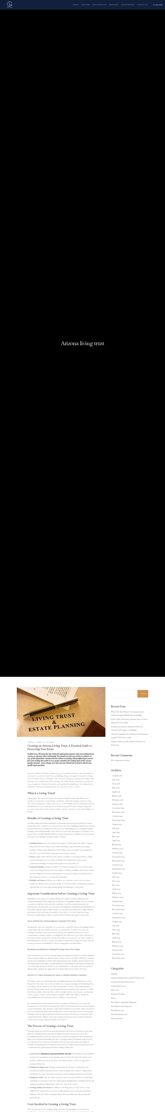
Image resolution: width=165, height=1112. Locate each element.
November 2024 (118, 861)
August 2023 (117, 921)
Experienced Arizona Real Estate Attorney (56, 1054)
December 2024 (118, 857)
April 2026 (116, 792)
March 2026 (116, 796)
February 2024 (117, 897)
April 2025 (116, 840)
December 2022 (118, 954)
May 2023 (115, 934)
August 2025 (117, 824)
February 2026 (117, 800)
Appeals (114, 974)
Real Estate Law (117, 1010)
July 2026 (115, 779)
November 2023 (118, 909)
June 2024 (116, 881)
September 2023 (118, 917)
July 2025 (115, 828)
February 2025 (117, 848)
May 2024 (115, 885)
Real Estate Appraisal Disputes (123, 1002)
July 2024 (115, 877)
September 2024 (118, 869)
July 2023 (115, 925)
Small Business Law (119, 1014)
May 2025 (115, 836)
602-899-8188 (157, 5)
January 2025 (117, 852)
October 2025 (117, 816)
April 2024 (116, 889)
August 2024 (117, 873)
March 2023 (116, 942)
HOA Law (115, 990)
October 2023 (117, 913)
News (113, 998)
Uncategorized (117, 1018)
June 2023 (116, 929)
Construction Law (118, 986)
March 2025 (116, 844)
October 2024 (117, 865)
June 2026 (116, 784)
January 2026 (117, 804)
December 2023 (118, 905)
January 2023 (117, 950)
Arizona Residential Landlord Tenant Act (127, 978)
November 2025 (118, 812)
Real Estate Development (121, 1006)
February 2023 (117, 946)
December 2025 (118, 808)
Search (114, 688)
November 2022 (118, 958)
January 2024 (117, 901)
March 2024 (116, 893)
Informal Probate (118, 994)
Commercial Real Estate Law (123, 982)
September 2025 (118, 820)
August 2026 (117, 775)
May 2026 (115, 788)
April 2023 (116, 938)
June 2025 (116, 832)
